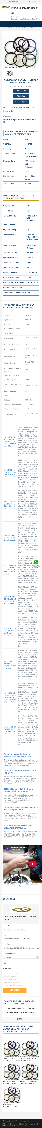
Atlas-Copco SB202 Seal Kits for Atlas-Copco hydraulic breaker (10, 569)
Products (10, 27)
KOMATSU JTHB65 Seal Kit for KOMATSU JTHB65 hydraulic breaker (10, 697)
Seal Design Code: (10, 257)
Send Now (15, 990)
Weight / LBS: (8, 206)
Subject (6, 944)
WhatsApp (21, 96)
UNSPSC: (7, 144)
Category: (7, 149)
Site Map (23, 1121)
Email (6, 926)
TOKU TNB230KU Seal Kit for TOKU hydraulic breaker (10, 600)
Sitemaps (30, 1121)
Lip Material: (8, 171)
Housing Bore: (9, 161)
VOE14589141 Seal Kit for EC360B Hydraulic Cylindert (10, 505)
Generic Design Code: (12, 273)
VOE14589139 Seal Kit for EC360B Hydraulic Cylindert (10, 730)
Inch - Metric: (8, 211)
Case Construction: (11, 263)
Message (7, 969)
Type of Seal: (8, 183)
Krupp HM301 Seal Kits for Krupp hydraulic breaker (10, 664)
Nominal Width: (9, 216)
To (5, 935)
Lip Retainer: (8, 176)
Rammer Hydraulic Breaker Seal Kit (26, 27)
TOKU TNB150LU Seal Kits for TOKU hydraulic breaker (10, 632)
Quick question (10, 953)
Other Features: (9, 235)
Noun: (5, 139)
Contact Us (14, 1121)
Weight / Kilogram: (11, 268)
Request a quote (13, 2)
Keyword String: (9, 230)
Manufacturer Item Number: (14, 293)
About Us (5, 1121)
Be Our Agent (21, 102)
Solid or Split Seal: (11, 278)
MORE (19, 1019)
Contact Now (21, 91)
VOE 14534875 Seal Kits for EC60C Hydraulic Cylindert (10, 473)
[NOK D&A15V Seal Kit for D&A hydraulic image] (21, 52)
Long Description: (10, 252)
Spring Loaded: (9, 225)
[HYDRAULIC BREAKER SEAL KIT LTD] (5, 7)
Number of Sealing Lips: (13, 288)
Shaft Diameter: (9, 246)
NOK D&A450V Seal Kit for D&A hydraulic (10, 538)
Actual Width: (9, 154)
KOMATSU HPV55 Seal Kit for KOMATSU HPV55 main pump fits (10, 441)
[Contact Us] (36, 564)
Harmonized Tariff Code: (13, 283)
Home (4, 27)
